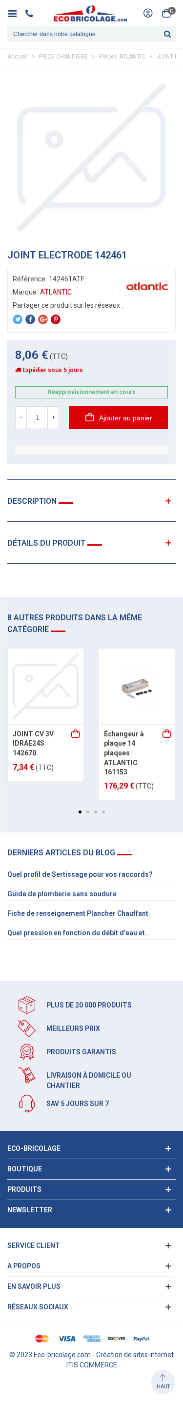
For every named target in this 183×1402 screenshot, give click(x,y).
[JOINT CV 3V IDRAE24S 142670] (45, 686)
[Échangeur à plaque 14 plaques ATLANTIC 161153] (137, 686)
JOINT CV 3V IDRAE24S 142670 (33, 743)
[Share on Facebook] (30, 319)
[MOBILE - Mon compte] (148, 13)
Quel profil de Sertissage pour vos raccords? (80, 874)
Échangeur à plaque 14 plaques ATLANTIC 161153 (124, 753)
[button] (80, 811)
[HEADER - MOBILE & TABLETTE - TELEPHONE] (32, 13)
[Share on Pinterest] (56, 319)
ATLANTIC (56, 292)
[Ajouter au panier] (76, 734)
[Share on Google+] (43, 319)
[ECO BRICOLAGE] (90, 13)
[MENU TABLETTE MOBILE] (15, 13)
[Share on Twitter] (17, 319)
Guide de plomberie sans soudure (62, 894)
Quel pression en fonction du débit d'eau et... (79, 933)
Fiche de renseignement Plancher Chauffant (77, 913)
